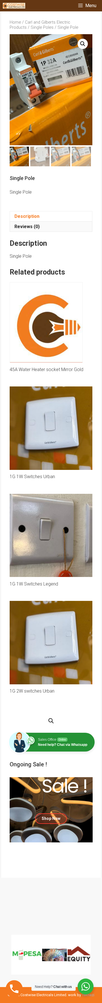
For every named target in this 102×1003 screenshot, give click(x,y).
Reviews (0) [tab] (27, 226)
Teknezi (88, 995)
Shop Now (51, 818)
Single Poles (42, 27)
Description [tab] (26, 216)
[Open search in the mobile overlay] (51, 721)
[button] (83, 44)
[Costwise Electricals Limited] (14, 5)
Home (15, 22)
